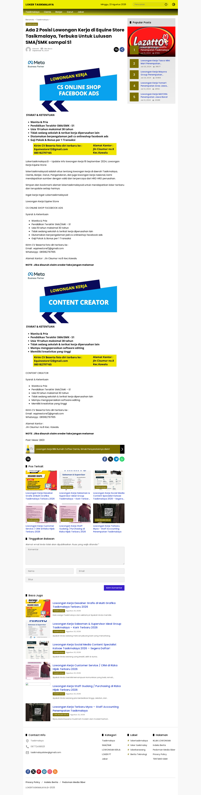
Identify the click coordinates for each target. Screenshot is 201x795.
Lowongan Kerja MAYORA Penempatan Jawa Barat (154, 95)
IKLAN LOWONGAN (162, 740)
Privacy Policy (160, 754)
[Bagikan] (121, 49)
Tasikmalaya (31, 24)
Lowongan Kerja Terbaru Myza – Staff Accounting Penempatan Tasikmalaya (107, 529)
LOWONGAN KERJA (102, 520)
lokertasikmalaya (139, 740)
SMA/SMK (106, 745)
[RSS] (55, 771)
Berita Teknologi (139, 754)
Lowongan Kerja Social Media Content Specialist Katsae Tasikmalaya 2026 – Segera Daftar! (108, 496)
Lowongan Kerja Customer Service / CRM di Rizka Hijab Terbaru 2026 (40, 529)
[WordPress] (44, 771)
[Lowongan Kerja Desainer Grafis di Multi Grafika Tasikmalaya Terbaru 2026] (41, 480)
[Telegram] (116, 459)
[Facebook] (104, 459)
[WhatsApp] (121, 459)
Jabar (105, 758)
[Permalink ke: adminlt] (29, 49)
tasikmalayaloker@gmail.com (46, 752)
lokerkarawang (138, 749)
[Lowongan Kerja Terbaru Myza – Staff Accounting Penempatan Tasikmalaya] (108, 513)
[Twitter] (110, 459)
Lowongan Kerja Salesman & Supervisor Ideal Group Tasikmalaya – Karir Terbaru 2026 (74, 496)
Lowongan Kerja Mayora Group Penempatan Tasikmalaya (154, 73)
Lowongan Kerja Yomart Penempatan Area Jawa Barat (154, 84)
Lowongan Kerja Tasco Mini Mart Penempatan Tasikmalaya (155, 62)
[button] (166, 4)
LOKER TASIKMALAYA (40, 4)
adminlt (35, 49)
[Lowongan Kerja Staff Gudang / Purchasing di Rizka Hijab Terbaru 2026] (75, 513)
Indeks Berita (159, 745)
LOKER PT (106, 754)
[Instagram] (49, 771)
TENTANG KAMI (160, 758)
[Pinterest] (38, 771)
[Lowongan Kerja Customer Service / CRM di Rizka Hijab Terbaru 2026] (41, 513)
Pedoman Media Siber (164, 749)
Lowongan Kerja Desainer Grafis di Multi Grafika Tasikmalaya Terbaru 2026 (40, 496)
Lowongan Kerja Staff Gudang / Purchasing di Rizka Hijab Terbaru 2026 (72, 529)
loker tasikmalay (139, 745)
